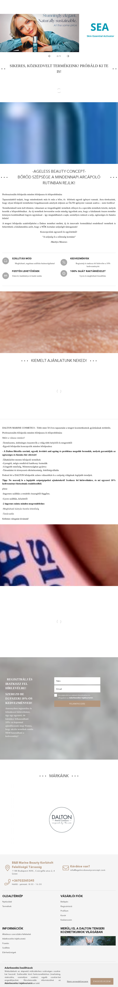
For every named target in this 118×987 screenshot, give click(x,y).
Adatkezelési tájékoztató (14, 938)
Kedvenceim (66, 920)
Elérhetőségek (9, 952)
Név (58, 680)
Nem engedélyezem (77, 981)
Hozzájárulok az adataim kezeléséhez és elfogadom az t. (76, 696)
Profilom (64, 910)
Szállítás (6, 947)
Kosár (63, 915)
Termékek (7, 906)
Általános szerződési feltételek (16, 934)
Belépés (64, 901)
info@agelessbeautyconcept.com (87, 870)
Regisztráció (66, 906)
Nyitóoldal (7, 901)
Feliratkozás (77, 703)
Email (59, 688)
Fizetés (5, 943)
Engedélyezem (102, 981)
